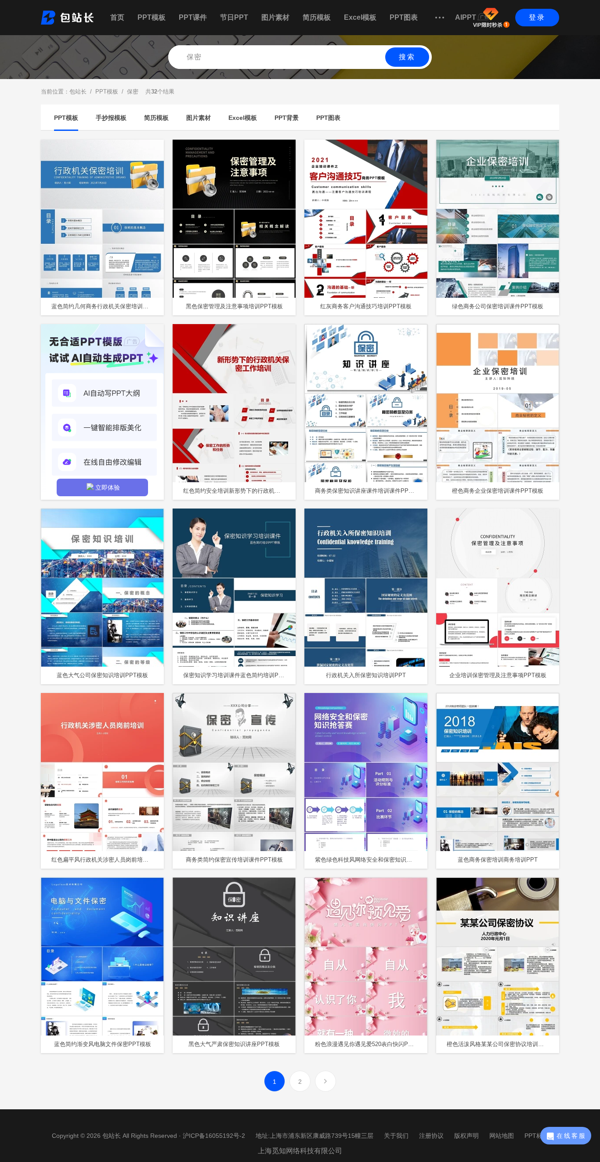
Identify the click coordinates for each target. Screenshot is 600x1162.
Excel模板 (360, 17)
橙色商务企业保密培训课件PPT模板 (497, 490)
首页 (117, 17)
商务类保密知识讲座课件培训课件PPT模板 (369, 490)
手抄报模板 (111, 117)
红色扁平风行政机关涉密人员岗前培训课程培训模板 (107, 859)
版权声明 (466, 1135)
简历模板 (317, 17)
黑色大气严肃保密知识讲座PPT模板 (234, 1044)
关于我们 (396, 1135)
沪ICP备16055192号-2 (214, 1135)
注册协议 (431, 1135)
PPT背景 (287, 117)
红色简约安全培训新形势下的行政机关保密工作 (239, 490)
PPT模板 (151, 17)
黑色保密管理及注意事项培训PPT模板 (234, 306)
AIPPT (465, 17)
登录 (537, 17)
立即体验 (107, 487)
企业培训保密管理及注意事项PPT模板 (497, 675)
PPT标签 (536, 1135)
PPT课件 (193, 17)
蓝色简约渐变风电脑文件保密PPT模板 (102, 1044)
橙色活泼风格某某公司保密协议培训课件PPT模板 (503, 1044)
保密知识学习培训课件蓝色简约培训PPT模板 (239, 675)
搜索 (407, 57)
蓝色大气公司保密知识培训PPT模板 (102, 675)
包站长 (78, 91)
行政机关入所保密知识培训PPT (366, 675)
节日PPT (234, 17)
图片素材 (275, 17)
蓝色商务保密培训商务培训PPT (498, 859)
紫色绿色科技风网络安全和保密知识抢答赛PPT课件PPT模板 (371, 859)
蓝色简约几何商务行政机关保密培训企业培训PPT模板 (107, 306)
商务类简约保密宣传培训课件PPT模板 (234, 859)
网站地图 (501, 1135)
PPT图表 (404, 17)
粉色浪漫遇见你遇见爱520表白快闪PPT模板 (371, 1044)
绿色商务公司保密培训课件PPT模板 (497, 306)
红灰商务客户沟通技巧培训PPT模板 (366, 306)
